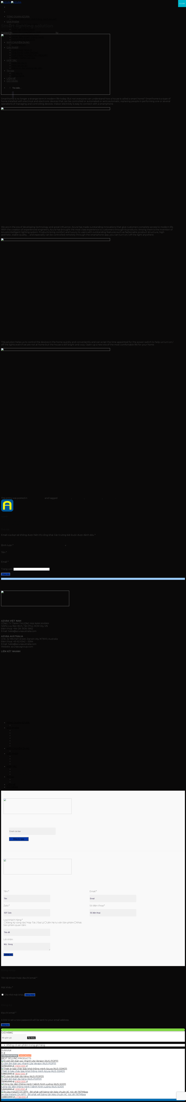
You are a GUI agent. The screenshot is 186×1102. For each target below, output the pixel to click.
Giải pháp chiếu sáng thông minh (19, 521)
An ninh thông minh (23, 733)
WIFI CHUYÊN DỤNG (18, 748)
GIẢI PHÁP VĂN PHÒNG (25, 759)
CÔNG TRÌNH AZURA (23, 764)
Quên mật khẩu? (10, 999)
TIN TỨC (25, 665)
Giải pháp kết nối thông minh (17, 524)
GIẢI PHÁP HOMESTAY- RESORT (30, 761)
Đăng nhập (30, 995)
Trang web (7, 569)
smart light (78, 498)
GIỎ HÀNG (12, 787)
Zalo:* (7, 905)
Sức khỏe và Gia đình (23, 746)
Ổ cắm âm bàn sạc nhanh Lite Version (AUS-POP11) (28, 1063)
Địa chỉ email (8, 1013)
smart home (64, 498)
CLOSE (182, 3)
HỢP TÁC (25, 656)
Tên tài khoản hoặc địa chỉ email (19, 978)
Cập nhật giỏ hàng (10, 1056)
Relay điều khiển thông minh (28, 743)
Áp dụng (31, 1038)
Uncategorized (7, 19)
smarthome (109, 498)
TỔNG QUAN (8, 661)
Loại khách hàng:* (13, 920)
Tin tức (10, 777)
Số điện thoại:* (97, 905)
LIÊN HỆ (5, 656)
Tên (4, 552)
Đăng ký (5, 1025)
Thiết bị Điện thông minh (25, 741)
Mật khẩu (7, 987)
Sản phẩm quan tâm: (15, 925)
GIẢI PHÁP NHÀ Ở (22, 756)
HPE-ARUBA (19, 751)
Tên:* (6, 891)
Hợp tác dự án (19, 771)
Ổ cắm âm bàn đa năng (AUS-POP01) (21, 1079)
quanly (63, 32)
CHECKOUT (25, 1055)
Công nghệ (18, 782)
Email (5, 562)
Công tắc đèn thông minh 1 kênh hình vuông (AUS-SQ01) (32, 1086)
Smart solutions (93, 498)
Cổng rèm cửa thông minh (26, 738)
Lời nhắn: (8, 939)
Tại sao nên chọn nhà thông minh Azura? (34, 19)
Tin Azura (17, 779)
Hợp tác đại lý (19, 769)
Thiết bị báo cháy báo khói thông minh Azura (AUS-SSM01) (33, 1071)
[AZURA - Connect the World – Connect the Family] (11, 2)
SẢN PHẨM (13, 21)
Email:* (93, 891)
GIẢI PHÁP (7, 665)
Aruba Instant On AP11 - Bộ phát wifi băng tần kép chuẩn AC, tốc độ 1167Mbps (43, 1094)
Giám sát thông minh (23, 29)
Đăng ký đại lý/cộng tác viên (27, 774)
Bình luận (7, 545)
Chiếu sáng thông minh (25, 730)
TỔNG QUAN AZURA (18, 16)
